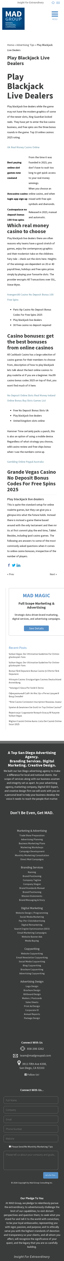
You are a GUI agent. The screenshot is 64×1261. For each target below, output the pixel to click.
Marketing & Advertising (32, 830)
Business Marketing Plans (32, 843)
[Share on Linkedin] (18, 565)
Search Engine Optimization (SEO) (32, 928)
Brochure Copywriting (32, 969)
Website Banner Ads (32, 936)
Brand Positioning (32, 876)
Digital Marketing (32, 908)
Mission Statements (32, 895)
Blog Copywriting (32, 965)
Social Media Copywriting (32, 961)
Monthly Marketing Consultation (32, 855)
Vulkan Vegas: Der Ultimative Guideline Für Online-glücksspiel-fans (34, 655)
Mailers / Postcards (32, 998)
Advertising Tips (25, 45)
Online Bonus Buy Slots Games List (26, 400)
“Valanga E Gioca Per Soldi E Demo (26, 687)
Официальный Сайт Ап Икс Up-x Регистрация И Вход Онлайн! (34, 695)
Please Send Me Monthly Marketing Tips (32, 1146)
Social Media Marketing (32, 916)
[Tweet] (13, 565)
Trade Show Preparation (32, 835)
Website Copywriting (32, 953)
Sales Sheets (32, 1002)
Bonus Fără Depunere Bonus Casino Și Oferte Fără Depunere (34, 672)
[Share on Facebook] (9, 565)
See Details (36, 628)
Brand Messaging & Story (32, 899)
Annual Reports (32, 1014)
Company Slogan (32, 884)
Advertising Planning (32, 839)
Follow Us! (33, 1074)
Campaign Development (32, 851)
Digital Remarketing (31, 924)
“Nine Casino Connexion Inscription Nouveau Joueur (35, 701)
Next (52, 574)
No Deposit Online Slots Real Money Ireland (31, 395)
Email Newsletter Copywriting (32, 957)
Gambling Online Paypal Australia (25, 461)
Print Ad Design (32, 1006)
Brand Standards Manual (32, 888)
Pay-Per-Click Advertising (32, 920)
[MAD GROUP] (13, 19)
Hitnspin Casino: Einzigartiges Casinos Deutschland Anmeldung (35, 681)
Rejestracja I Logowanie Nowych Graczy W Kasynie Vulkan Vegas (34, 714)
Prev (11, 574)
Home (10, 45)
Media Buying (32, 940)
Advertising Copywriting (32, 973)
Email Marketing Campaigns (32, 932)
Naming (32, 872)
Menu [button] (55, 19)
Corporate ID (32, 1010)
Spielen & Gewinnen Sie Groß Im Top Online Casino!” (35, 707)
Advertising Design (31, 981)
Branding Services (32, 867)
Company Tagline (32, 880)
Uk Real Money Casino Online (23, 147)
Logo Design (32, 986)
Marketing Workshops (32, 847)
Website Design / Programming (32, 912)
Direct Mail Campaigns (32, 859)
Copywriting (32, 949)
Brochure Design (32, 990)
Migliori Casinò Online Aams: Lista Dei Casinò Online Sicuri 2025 (35, 723)
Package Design (32, 1018)
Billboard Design (32, 994)
